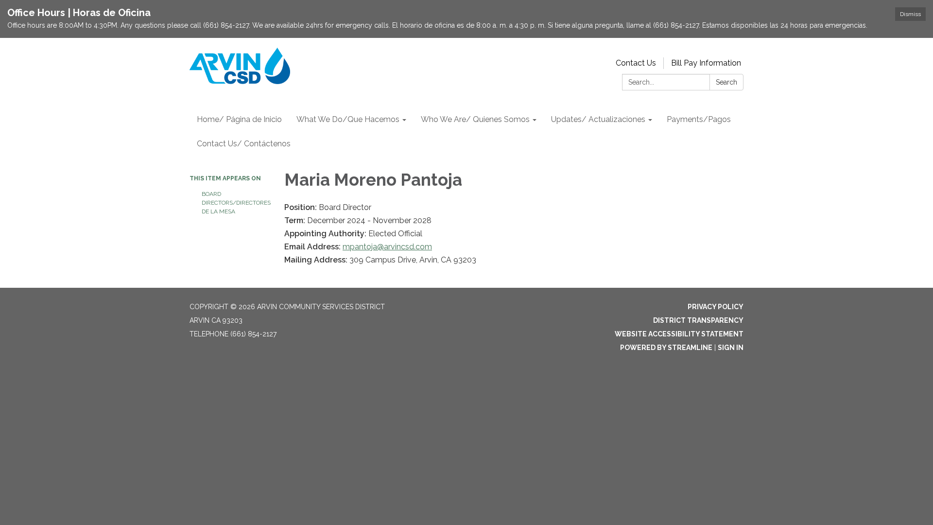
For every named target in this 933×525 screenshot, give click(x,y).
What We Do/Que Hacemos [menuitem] (347, 119)
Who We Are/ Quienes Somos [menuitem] (475, 119)
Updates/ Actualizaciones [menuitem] (598, 119)
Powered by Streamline (666, 347)
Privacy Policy (715, 307)
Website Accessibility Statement (679, 334)
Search (726, 82)
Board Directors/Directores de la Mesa (236, 203)
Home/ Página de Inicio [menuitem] (239, 119)
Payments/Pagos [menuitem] (699, 119)
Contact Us (636, 63)
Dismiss (910, 14)
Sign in (730, 347)
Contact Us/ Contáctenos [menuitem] (244, 143)
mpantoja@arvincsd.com (387, 246)
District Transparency (698, 320)
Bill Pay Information (706, 63)
